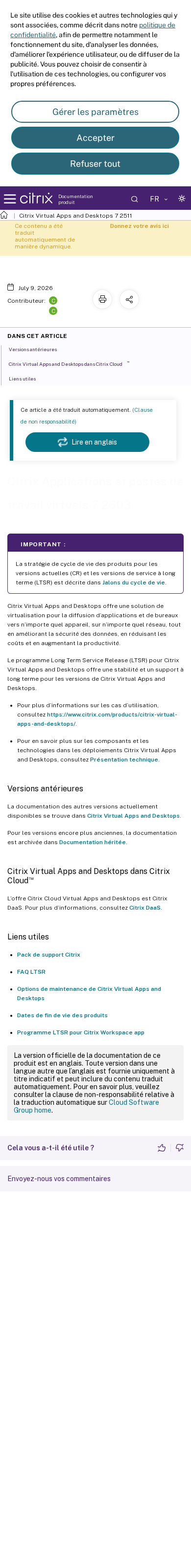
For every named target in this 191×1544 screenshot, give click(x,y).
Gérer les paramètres (95, 112)
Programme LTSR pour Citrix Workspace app (80, 1032)
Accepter (95, 138)
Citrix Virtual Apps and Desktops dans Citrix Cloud (69, 363)
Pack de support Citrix (48, 954)
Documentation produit (75, 199)
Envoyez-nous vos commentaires (59, 1179)
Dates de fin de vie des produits (62, 1015)
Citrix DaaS (145, 907)
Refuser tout (95, 163)
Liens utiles (22, 378)
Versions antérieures (33, 349)
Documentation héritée (92, 842)
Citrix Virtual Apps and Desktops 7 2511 (75, 215)
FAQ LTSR (31, 971)
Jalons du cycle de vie (133, 582)
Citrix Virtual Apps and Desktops (133, 815)
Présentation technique (124, 759)
